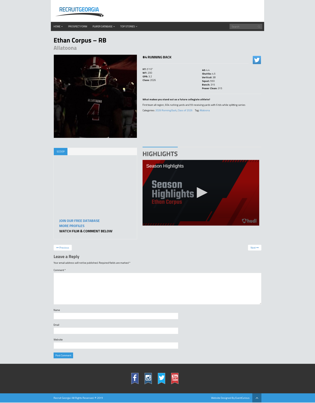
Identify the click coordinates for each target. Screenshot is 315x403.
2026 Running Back (166, 110)
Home (57, 26)
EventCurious (242, 398)
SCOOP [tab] (61, 151)
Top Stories (127, 26)
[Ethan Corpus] (95, 96)
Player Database (102, 26)
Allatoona (205, 110)
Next (253, 247)
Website (58, 339)
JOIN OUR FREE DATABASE (79, 220)
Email (56, 325)
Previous (64, 247)
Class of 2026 (185, 110)
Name (57, 310)
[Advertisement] (86, 191)
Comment (60, 270)
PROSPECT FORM (77, 26)
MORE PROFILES (71, 225)
